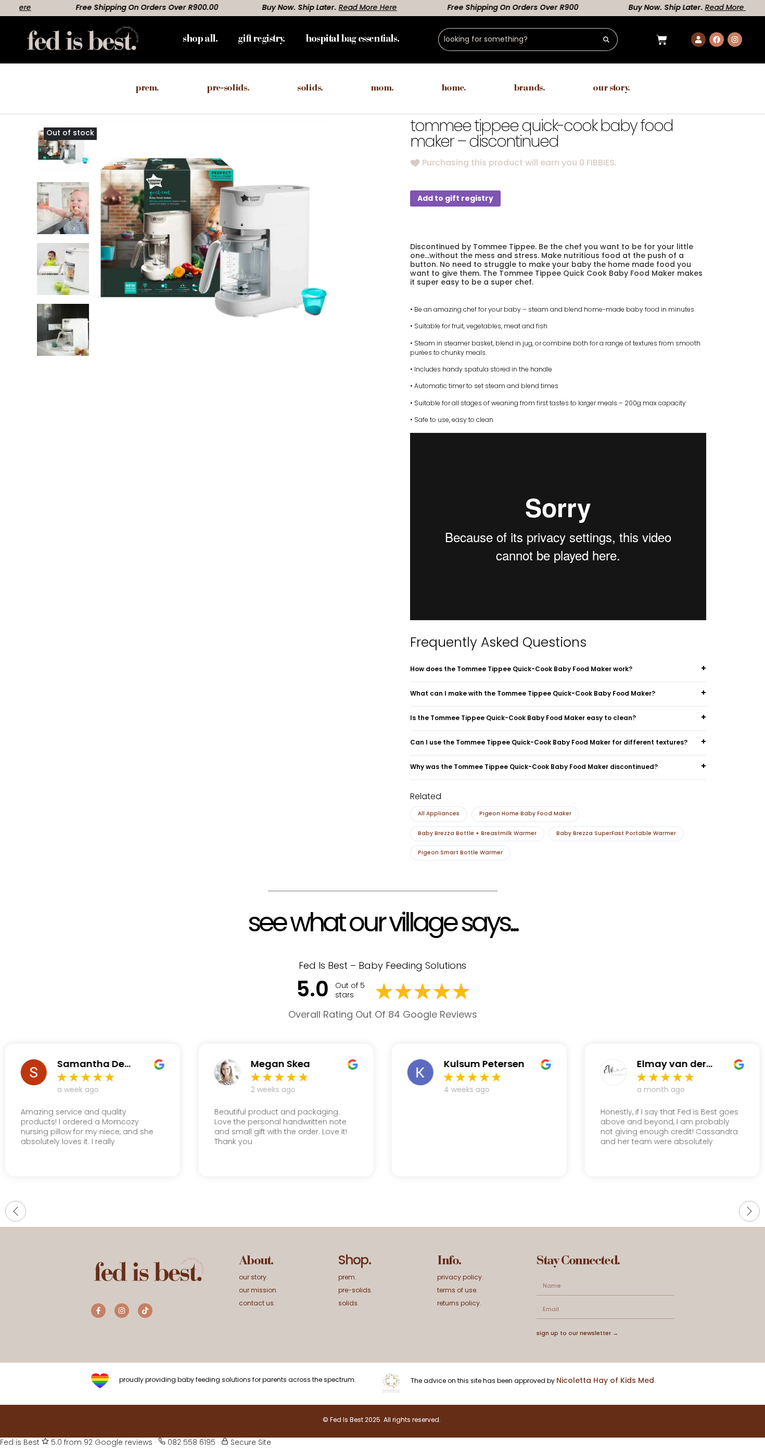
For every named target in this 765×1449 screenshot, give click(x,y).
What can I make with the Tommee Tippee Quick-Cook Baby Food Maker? (532, 694)
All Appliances (439, 814)
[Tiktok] (145, 1310)
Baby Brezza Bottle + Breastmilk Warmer (477, 833)
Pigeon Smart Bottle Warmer (460, 853)
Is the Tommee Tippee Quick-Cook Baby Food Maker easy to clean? (523, 718)
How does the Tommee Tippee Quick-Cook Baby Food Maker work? (521, 669)
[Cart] (662, 39)
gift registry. (261, 39)
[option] (63, 147)
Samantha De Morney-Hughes (96, 1065)
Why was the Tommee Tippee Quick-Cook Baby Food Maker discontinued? (534, 767)
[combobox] (516, 39)
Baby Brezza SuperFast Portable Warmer (616, 833)
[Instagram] (735, 39)
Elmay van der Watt (671, 1065)
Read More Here (349, 8)
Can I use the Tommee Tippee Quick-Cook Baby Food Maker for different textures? (548, 743)
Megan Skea (280, 1065)
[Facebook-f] (98, 1310)
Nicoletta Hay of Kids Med (605, 1381)
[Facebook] (716, 39)
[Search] (606, 39)
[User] (698, 39)
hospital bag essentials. (352, 39)
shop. (354, 1261)
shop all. (200, 39)
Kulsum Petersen (484, 1065)
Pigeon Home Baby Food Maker (525, 814)
